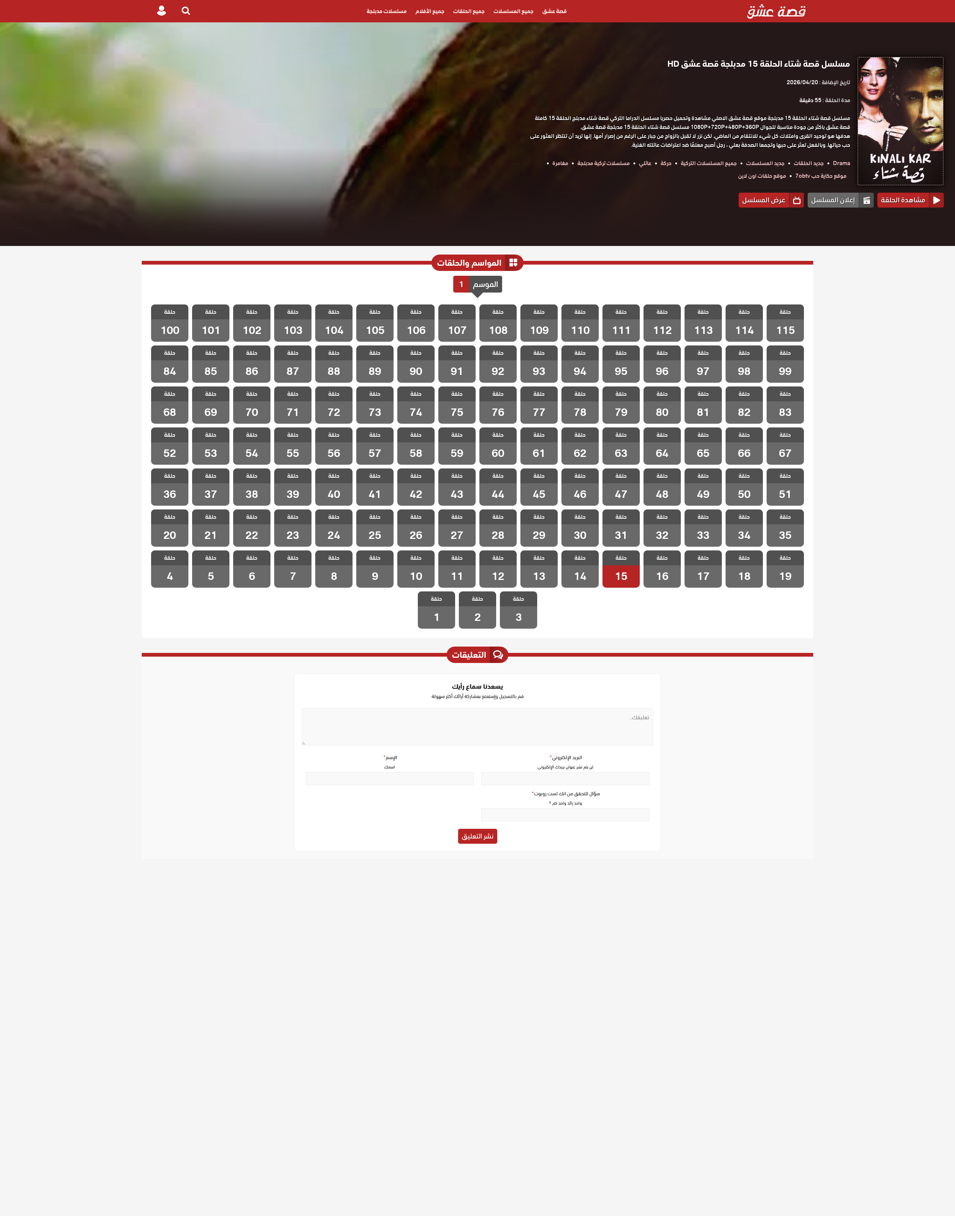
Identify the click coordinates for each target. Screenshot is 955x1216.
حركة (666, 163)
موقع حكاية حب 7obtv (820, 175)
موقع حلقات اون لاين (762, 175)
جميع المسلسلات (513, 11)
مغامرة (560, 163)
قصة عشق (554, 11)
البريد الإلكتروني (565, 757)
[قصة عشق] (776, 11)
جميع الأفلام (430, 11)
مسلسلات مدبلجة (387, 11)
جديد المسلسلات (765, 163)
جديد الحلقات (809, 163)
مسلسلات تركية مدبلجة (603, 163)
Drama (841, 163)
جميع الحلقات (469, 11)
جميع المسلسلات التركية (709, 163)
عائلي (645, 163)
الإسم (390, 757)
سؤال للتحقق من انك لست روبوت (565, 793)
